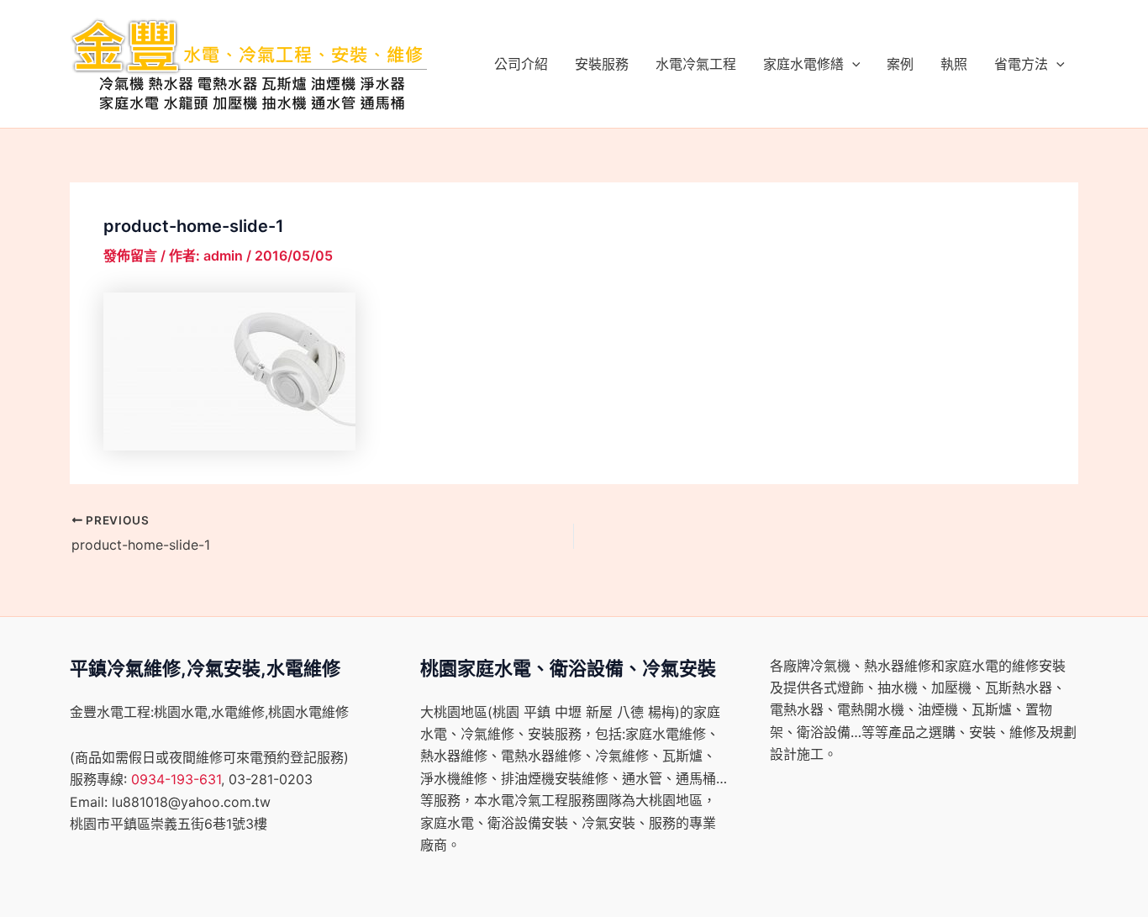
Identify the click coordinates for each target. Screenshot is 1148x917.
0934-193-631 (176, 779)
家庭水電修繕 (803, 63)
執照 (953, 63)
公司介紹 (521, 63)
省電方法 (1021, 63)
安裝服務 (602, 63)
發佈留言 (130, 255)
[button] (852, 63)
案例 (900, 63)
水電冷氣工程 (696, 63)
